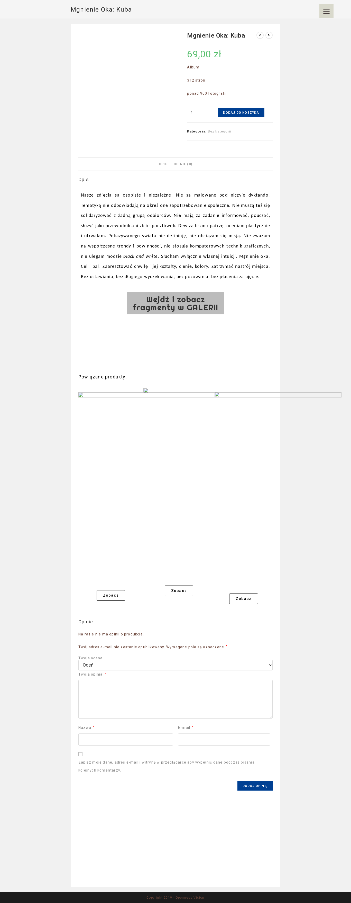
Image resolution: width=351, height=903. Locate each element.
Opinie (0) (183, 164)
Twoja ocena (90, 658)
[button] (176, 303)
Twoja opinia (92, 674)
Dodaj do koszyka (241, 112)
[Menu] (326, 11)
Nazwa (86, 727)
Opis (163, 164)
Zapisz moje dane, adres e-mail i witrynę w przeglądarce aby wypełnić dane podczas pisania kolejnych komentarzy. (166, 766)
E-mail (186, 727)
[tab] (163, 164)
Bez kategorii (220, 131)
